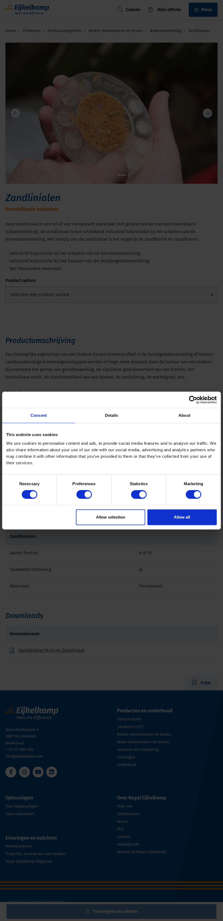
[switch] (84, 494)
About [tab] (184, 415)
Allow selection (110, 517)
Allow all (182, 517)
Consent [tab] (38, 415)
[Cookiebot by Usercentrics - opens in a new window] (193, 400)
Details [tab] (111, 415)
